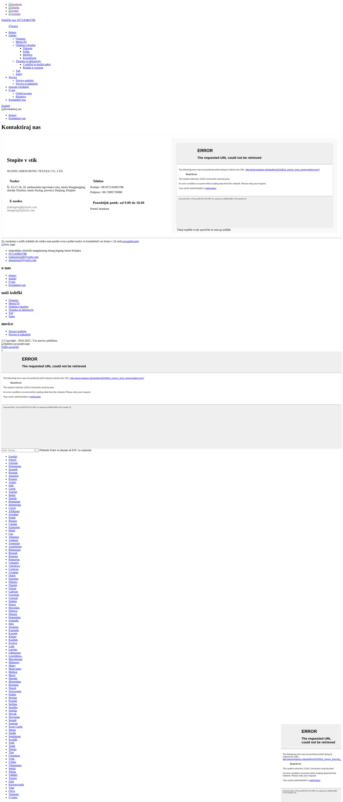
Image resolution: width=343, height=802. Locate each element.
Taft (18, 70)
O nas (12, 90)
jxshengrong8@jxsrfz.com (22, 207)
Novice (13, 77)
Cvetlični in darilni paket (37, 64)
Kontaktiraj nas (17, 99)
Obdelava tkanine (26, 45)
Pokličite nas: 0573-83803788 (18, 20)
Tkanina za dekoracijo (28, 61)
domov (12, 32)
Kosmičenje (29, 57)
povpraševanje (131, 241)
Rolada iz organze (33, 67)
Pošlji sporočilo (10, 347)
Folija (26, 51)
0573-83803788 (18, 253)
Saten (19, 74)
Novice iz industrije (27, 83)
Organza (20, 38)
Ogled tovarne (24, 93)
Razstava (21, 96)
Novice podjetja (25, 80)
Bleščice (27, 54)
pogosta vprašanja (19, 86)
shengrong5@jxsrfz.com (21, 210)
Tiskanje (27, 48)
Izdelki (12, 35)
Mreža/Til (21, 41)
